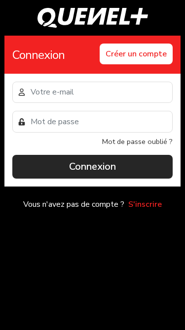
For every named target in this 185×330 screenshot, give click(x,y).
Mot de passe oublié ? (137, 141)
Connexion (92, 166)
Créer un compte (136, 53)
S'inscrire (145, 204)
